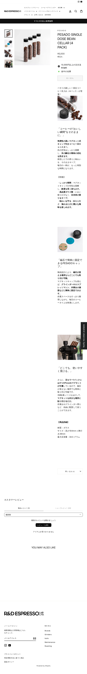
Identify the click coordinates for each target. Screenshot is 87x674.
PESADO (62, 30)
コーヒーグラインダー (48, 7)
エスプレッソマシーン (31, 7)
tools (47, 638)
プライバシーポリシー (12, 654)
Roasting (48, 646)
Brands (47, 631)
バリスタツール (29, 11)
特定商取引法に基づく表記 (14, 658)
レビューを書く (43, 525)
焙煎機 (60, 7)
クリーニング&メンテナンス (49, 11)
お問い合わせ (38, 15)
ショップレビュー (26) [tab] (63, 508)
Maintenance (50, 642)
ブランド (27, 15)
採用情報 (48, 15)
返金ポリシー (9, 662)
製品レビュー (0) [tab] (24, 508)
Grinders (48, 635)
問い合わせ (70, 471)
